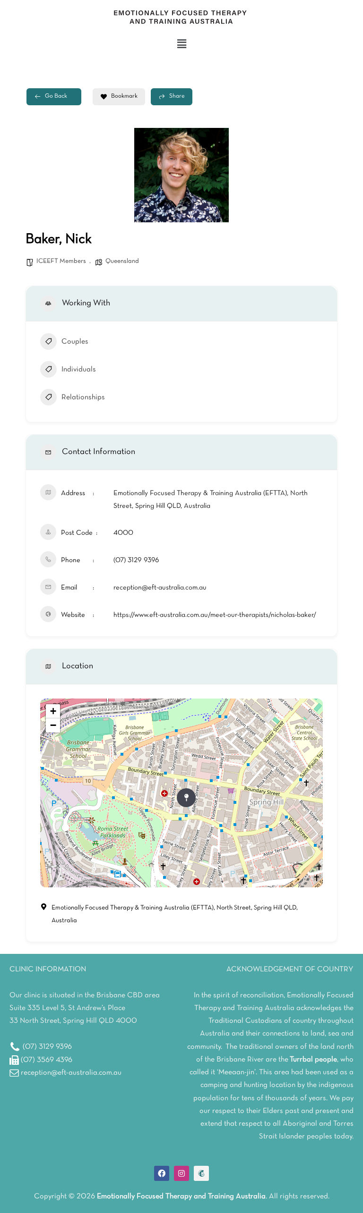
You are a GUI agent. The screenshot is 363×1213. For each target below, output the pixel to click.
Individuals (78, 369)
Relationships (83, 397)
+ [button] (53, 711)
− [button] (53, 725)
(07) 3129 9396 (136, 560)
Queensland (122, 261)
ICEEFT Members (61, 261)
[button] (181, 44)
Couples (74, 341)
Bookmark (124, 96)
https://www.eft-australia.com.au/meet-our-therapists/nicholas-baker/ (214, 615)
